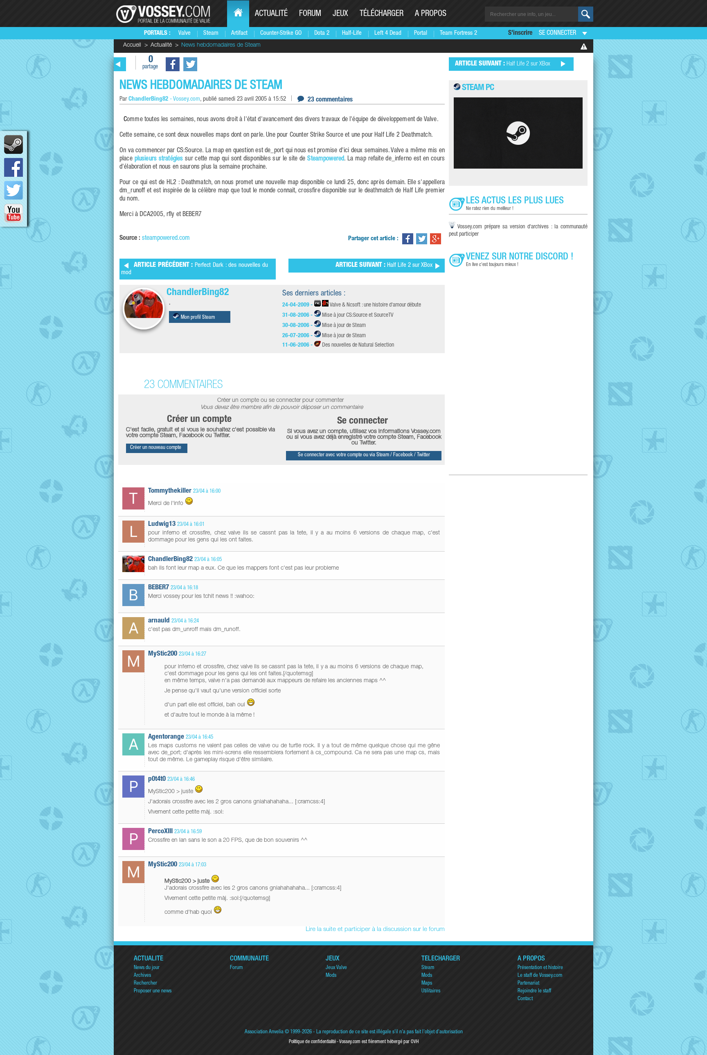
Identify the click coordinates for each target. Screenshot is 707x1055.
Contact (525, 999)
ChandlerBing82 (198, 293)
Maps (426, 983)
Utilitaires (430, 991)
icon (13, 144)
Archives (142, 975)
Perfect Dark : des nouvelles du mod (194, 269)
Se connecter (557, 33)
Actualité (271, 14)
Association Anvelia (264, 1032)
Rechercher (145, 983)
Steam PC (478, 88)
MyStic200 (162, 654)
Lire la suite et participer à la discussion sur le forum (375, 930)
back (118, 64)
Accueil (132, 45)
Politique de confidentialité (312, 1041)
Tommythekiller (169, 491)
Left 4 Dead (387, 33)
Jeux (340, 14)
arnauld (159, 621)
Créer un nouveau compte (155, 448)
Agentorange (166, 737)
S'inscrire (520, 33)
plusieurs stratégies (159, 159)
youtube (13, 213)
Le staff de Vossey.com (540, 975)
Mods (331, 975)
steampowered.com (166, 238)
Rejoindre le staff (534, 991)
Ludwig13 (162, 524)
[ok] (585, 14)
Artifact (239, 33)
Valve (184, 33)
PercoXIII (160, 831)
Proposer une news (152, 991)
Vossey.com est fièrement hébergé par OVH (379, 1041)
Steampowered (325, 159)
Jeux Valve (336, 968)
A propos (430, 14)
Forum (310, 14)
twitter (13, 190)
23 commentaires (330, 100)
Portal (420, 33)
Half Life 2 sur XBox (383, 265)
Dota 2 (321, 33)
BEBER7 (158, 587)
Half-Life (352, 33)
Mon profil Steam (197, 317)
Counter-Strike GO (281, 33)
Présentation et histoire (540, 968)
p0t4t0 (157, 779)
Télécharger (381, 14)
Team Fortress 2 (458, 33)
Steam (210, 33)
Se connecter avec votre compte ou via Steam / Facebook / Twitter (364, 455)
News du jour (147, 968)
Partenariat (528, 983)
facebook (13, 167)
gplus (435, 238)
